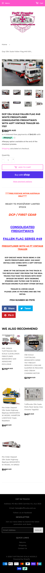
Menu (7, 3)
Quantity (6, 155)
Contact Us (22, 548)
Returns (22, 542)
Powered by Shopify (21, 559)
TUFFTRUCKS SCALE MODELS (24, 557)
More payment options (22, 181)
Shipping (6, 148)
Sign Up (38, 530)
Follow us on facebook (22, 513)
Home (4, 44)
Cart (41, 3)
